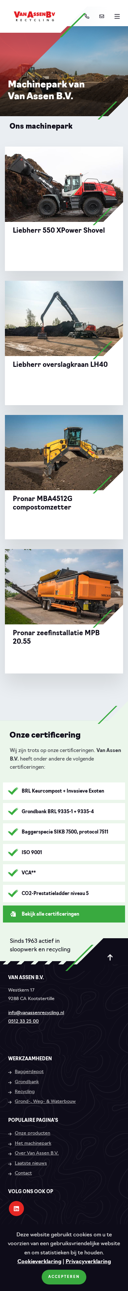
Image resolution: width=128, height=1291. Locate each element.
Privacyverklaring (88, 1261)
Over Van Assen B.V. (37, 1153)
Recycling (25, 1091)
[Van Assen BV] (34, 16)
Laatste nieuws (31, 1163)
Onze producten (32, 1133)
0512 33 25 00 (23, 1021)
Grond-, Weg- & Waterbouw (45, 1101)
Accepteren (64, 1277)
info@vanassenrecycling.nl (36, 1013)
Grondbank (27, 1082)
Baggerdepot (29, 1071)
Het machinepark (33, 1143)
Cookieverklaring (39, 1261)
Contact (23, 1173)
